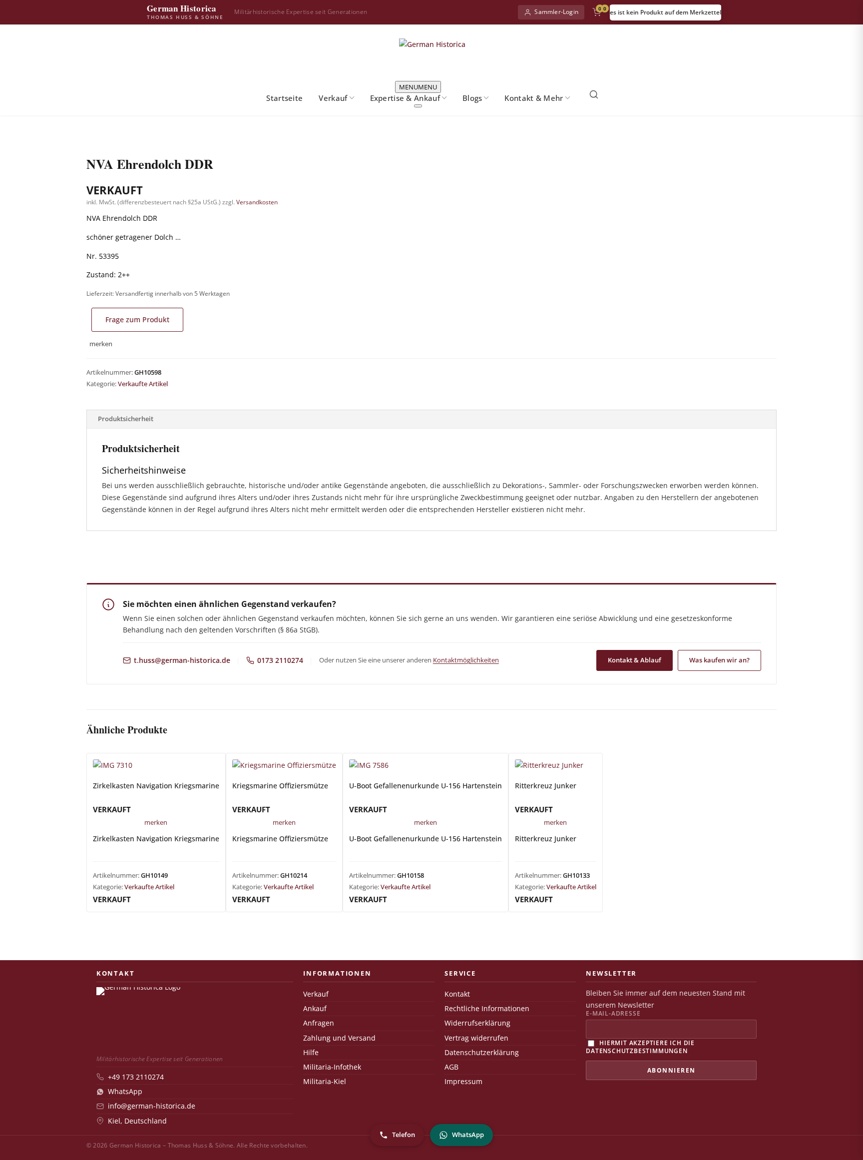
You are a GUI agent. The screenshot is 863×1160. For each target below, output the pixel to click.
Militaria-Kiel (324, 1081)
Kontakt (457, 994)
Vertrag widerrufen (476, 1038)
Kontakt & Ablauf (634, 659)
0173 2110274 (280, 660)
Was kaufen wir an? (719, 659)
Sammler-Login (556, 11)
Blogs (472, 98)
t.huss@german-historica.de (182, 660)
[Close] (418, 105)
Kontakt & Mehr (533, 98)
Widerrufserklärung (477, 1023)
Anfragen (318, 1023)
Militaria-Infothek (332, 1067)
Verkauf (333, 98)
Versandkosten (257, 202)
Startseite (284, 98)
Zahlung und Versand (339, 1038)
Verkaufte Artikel (143, 383)
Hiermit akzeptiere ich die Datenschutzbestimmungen (640, 1046)
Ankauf (315, 1008)
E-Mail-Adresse (613, 1014)
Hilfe (311, 1052)
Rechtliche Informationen (486, 1008)
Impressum (463, 1081)
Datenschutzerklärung (481, 1052)
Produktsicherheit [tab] (125, 418)
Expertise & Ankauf (405, 98)
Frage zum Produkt (137, 319)
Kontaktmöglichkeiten (466, 659)
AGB (451, 1067)
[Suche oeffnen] (594, 94)
